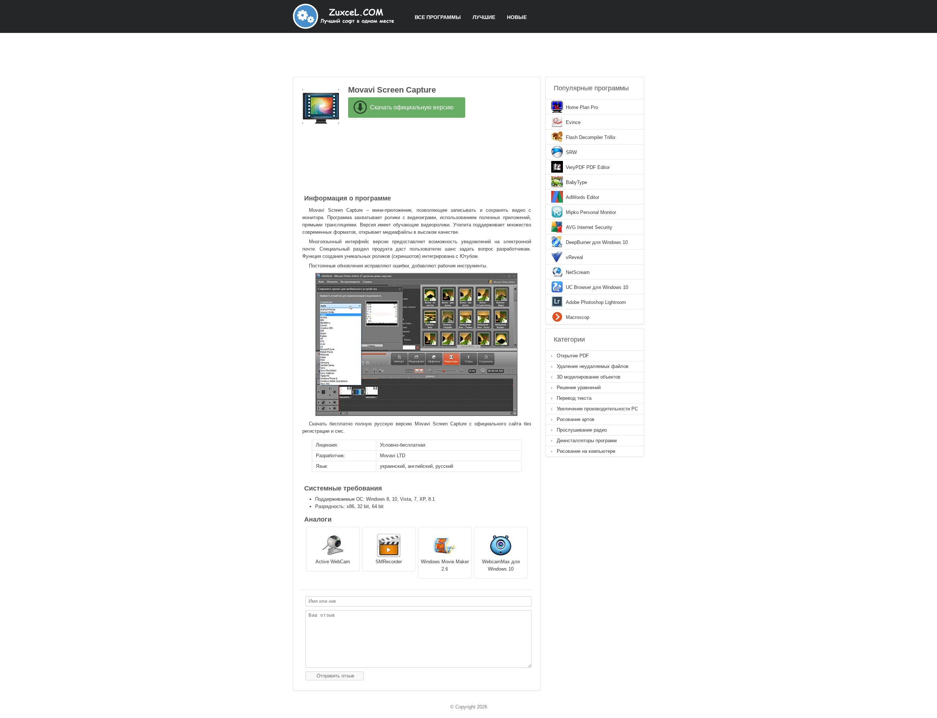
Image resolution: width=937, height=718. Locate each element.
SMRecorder (389, 561)
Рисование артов (575, 419)
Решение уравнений (579, 387)
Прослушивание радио (582, 430)
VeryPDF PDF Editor (588, 167)
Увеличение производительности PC (597, 408)
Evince (573, 122)
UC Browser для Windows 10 (597, 287)
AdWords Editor (582, 197)
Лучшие (484, 17)
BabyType (576, 182)
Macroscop (577, 317)
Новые (517, 17)
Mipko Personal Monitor (591, 212)
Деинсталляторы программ (587, 440)
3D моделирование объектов (588, 377)
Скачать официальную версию (411, 107)
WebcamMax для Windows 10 (501, 565)
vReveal (574, 257)
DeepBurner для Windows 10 (597, 242)
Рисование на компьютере (586, 451)
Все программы (438, 17)
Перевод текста (574, 398)
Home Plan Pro (582, 107)
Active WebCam (333, 561)
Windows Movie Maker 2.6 (445, 565)
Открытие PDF (573, 355)
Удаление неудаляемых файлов (592, 366)
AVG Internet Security (589, 227)
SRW (571, 152)
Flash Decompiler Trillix (591, 137)
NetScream (578, 272)
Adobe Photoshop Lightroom (596, 302)
